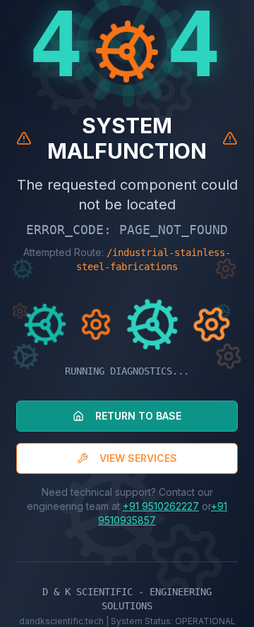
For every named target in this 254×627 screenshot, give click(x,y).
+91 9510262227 (161, 506)
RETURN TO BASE (138, 416)
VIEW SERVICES (138, 458)
